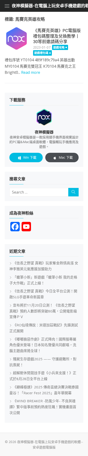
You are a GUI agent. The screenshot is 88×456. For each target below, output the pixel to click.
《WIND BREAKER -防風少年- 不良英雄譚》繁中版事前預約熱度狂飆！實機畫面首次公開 (42, 406)
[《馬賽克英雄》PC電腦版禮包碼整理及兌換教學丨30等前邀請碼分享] (16, 38)
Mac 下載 (66, 157)
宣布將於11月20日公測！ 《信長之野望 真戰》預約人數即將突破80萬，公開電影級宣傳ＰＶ (43, 311)
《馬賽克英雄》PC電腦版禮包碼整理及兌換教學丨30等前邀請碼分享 (57, 36)
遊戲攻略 (59, 48)
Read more (30, 72)
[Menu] (7, 6)
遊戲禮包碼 (41, 53)
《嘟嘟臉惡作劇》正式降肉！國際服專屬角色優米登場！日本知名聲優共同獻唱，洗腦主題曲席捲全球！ (42, 345)
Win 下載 (29, 157)
